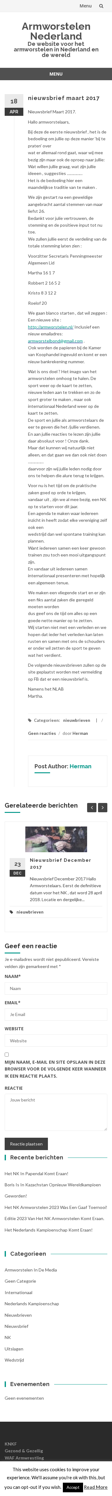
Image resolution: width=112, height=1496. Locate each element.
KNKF (11, 1443)
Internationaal (18, 1292)
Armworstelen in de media (31, 1269)
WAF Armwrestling (24, 1457)
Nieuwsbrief (16, 1326)
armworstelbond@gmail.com (55, 340)
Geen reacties (42, 733)
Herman (80, 733)
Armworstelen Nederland (56, 31)
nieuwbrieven (76, 720)
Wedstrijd (14, 1360)
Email (13, 1002)
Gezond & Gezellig (24, 1450)
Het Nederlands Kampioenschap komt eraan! (49, 1229)
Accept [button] (73, 1487)
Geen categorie (20, 1281)
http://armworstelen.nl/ (50, 326)
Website (14, 1028)
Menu (86, 6)
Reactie (14, 1088)
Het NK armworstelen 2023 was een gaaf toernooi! (56, 1207)
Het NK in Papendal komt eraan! (36, 1173)
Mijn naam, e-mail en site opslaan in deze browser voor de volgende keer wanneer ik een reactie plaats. (55, 1069)
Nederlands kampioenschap (32, 1303)
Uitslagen (14, 1348)
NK (8, 1337)
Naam (13, 976)
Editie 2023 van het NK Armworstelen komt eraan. (54, 1218)
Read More (96, 1487)
